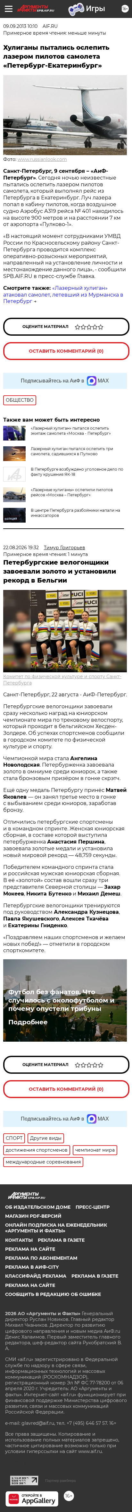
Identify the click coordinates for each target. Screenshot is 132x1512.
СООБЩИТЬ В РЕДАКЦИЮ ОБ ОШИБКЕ (53, 1294)
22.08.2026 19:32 (21, 547)
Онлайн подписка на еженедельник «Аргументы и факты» (56, 1228)
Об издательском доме (37, 1207)
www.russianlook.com (42, 159)
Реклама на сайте (30, 1249)
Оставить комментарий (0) (66, 351)
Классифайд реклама (35, 1276)
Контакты (19, 1240)
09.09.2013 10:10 (20, 26)
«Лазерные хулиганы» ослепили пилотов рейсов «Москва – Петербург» (72, 492)
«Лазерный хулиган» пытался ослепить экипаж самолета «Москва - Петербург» (71, 431)
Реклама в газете (61, 1240)
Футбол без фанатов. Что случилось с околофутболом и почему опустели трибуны (61, 1000)
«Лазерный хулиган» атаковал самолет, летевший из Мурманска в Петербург (63, 295)
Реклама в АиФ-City (32, 1267)
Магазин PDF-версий (33, 1216)
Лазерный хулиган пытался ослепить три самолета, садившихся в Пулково (72, 451)
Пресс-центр (93, 1207)
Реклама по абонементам (41, 1258)
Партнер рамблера (60, 1481)
